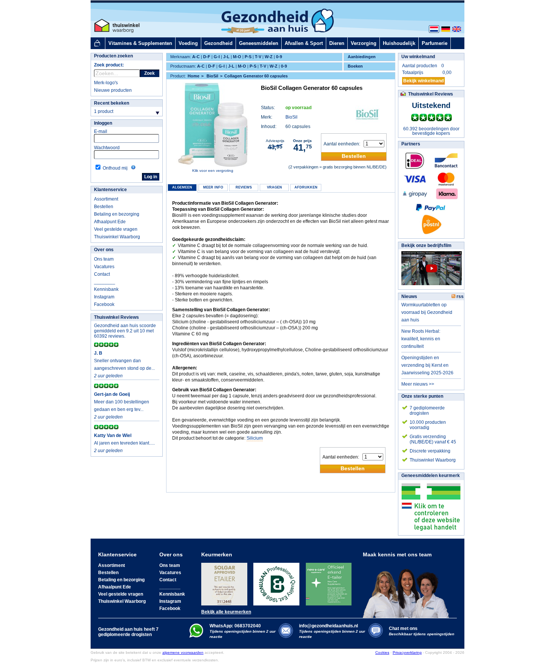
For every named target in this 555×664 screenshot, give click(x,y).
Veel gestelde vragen (115, 229)
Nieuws (409, 296)
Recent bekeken (111, 103)
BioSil (291, 117)
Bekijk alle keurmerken (226, 612)
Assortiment (106, 199)
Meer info (213, 187)
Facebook (104, 304)
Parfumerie (434, 43)
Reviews (244, 187)
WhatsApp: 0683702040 (235, 625)
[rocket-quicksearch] (117, 73)
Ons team (104, 259)
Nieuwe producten (113, 90)
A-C (196, 56)
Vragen (274, 187)
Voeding (188, 43)
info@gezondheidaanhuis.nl (332, 631)
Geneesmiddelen (258, 43)
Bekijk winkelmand (423, 80)
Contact (102, 274)
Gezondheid (218, 43)
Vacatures (104, 266)
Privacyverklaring (407, 652)
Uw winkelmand (418, 56)
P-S (248, 56)
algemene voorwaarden (183, 652)
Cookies (382, 652)
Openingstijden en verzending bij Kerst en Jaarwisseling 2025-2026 (427, 365)
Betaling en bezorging (116, 214)
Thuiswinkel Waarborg (117, 236)
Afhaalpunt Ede (110, 221)
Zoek (149, 73)
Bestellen (103, 206)
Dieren (336, 43)
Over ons (104, 249)
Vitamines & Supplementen (140, 43)
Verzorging (363, 43)
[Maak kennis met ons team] (408, 587)
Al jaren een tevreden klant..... (124, 443)
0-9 (279, 56)
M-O (237, 56)
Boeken (355, 66)
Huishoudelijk (399, 43)
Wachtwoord (107, 147)
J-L (226, 56)
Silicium (255, 438)
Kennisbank (106, 289)
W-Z (269, 56)
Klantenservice (110, 189)
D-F (206, 56)
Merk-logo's (106, 82)
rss (459, 296)
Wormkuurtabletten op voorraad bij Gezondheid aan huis (426, 312)
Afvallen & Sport (304, 43)
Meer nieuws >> (417, 384)
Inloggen (103, 123)
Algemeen (182, 187)
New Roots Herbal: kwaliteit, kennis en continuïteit (420, 339)
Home (193, 76)
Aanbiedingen (362, 56)
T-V (258, 56)
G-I (217, 56)
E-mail (100, 131)
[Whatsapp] (196, 636)
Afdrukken (306, 187)
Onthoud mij (115, 168)
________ (104, 281)
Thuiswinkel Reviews (116, 317)
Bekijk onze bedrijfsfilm (426, 245)
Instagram (104, 297)
